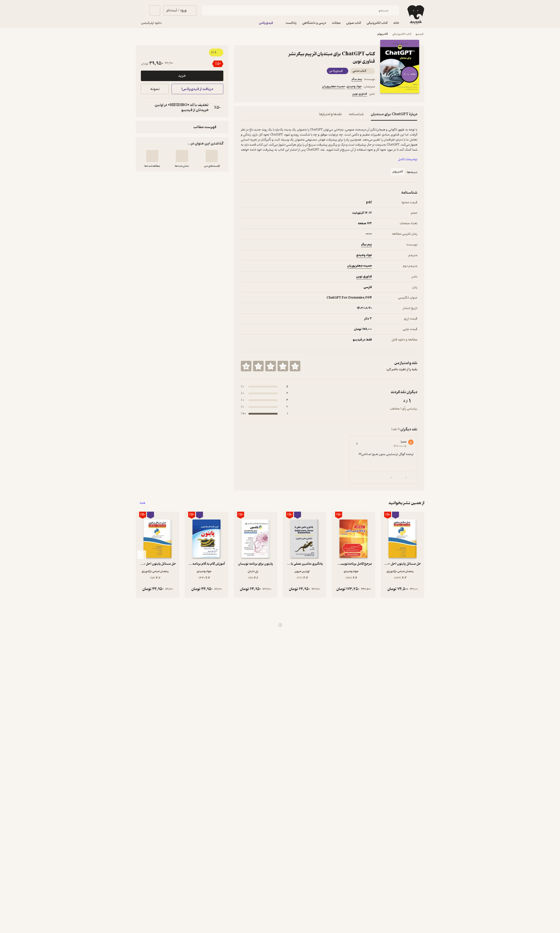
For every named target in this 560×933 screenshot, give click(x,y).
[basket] (155, 10)
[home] (415, 14)
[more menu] (243, 94)
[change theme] (141, 10)
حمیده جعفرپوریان (333, 86)
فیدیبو (420, 34)
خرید (182, 76)
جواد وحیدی (354, 86)
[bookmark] (254, 94)
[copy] (145, 107)
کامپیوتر (382, 34)
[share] (275, 94)
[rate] (295, 366)
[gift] (264, 94)
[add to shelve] (212, 156)
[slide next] (141, 554)
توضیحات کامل (407, 159)
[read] (152, 156)
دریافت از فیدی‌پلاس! (197, 89)
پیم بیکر (357, 79)
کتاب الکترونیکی (401, 34)
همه (142, 503)
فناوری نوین (359, 94)
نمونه (155, 89)
